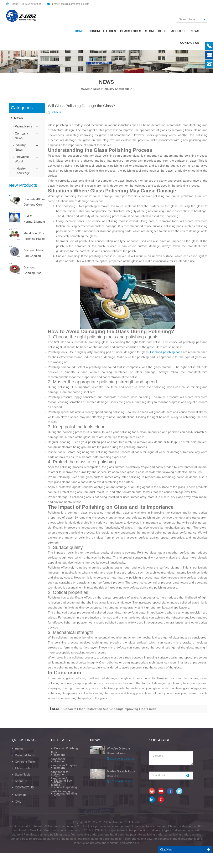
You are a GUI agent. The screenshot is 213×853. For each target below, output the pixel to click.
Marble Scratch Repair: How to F (122, 774)
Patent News (23, 126)
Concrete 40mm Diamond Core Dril (34, 202)
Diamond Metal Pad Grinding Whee (33, 253)
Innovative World (22, 159)
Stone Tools (155, 31)
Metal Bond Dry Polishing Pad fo (34, 236)
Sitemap (20, 794)
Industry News (20, 147)
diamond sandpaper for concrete (60, 778)
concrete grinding (65, 793)
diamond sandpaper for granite (60, 772)
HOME (85, 88)
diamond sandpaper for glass (64, 763)
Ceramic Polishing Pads (64, 750)
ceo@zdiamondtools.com (75, 3)
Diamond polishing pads (166, 352)
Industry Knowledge (117, 88)
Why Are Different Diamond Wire (118, 751)
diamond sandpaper (58, 757)
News (195, 31)
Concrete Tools (102, 31)
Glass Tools (130, 31)
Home (79, 31)
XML (18, 801)
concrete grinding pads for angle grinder (64, 791)
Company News (21, 136)
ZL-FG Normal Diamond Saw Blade (34, 219)
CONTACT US (189, 42)
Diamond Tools (25, 755)
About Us (178, 31)
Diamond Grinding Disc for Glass (32, 271)
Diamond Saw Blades (61, 782)
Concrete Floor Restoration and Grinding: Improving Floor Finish (109, 709)
